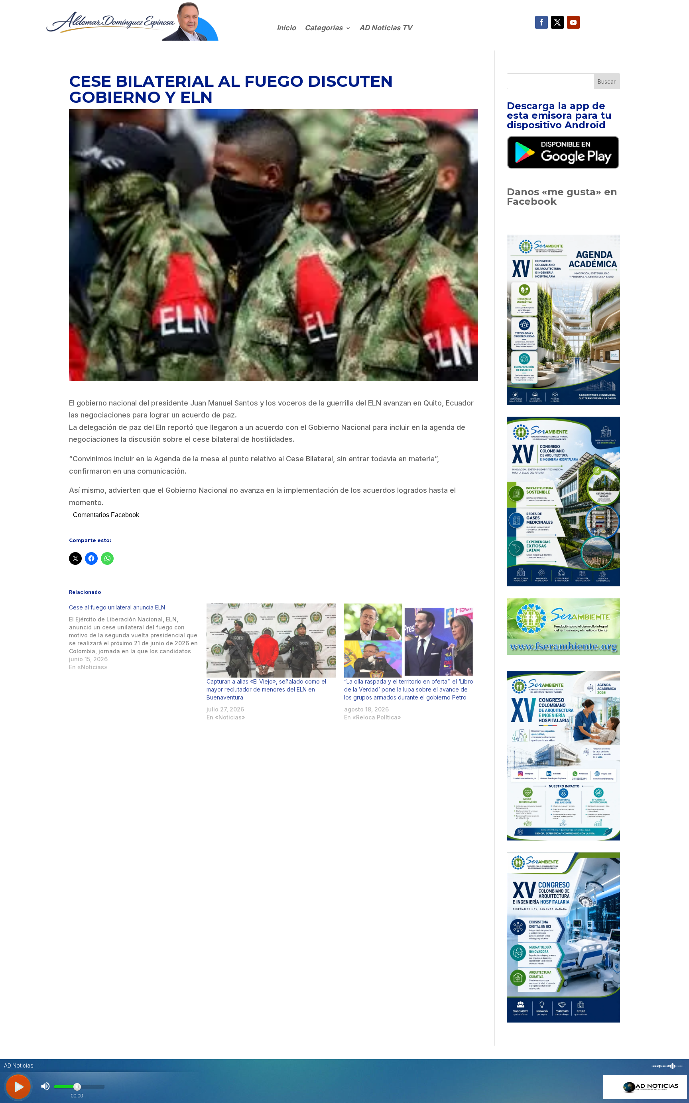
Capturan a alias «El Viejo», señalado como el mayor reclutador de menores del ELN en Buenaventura (266, 689)
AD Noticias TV (385, 28)
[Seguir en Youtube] (573, 22)
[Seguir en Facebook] (541, 22)
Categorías (324, 28)
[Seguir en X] (557, 22)
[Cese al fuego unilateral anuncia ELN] (138, 637)
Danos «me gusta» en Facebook (562, 196)
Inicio (286, 28)
